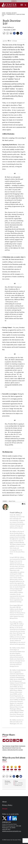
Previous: (8, 782)
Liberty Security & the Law (13, 750)
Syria (21, 750)
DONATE (14, 1)
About (4, 802)
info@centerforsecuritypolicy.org (11, 831)
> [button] (25, 5)
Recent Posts (12, 501)
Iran (20, 748)
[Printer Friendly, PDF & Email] (9, 41)
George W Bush (14, 746)
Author (5, 501)
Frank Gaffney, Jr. (8, 27)
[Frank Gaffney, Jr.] (5, 507)
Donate (4, 809)
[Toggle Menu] (21, 5)
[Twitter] (25, 504)
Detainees (7, 746)
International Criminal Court (11, 748)
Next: (19, 783)
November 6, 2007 (10, 30)
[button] (4, 33)
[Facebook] (23, 504)
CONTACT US (6, 822)
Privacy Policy (7, 805)
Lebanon (4, 750)
